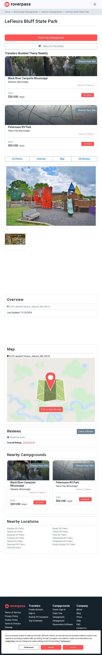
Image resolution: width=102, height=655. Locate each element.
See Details (87, 95)
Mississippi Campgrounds (25, 12)
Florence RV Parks (15, 538)
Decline (51, 647)
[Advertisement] (51, 273)
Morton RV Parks (15, 541)
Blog (78, 613)
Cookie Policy (11, 620)
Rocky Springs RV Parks (64, 544)
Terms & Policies (13, 623)
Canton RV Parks (15, 531)
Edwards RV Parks (15, 535)
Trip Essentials (35, 620)
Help (78, 620)
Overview (41, 159)
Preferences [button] (65, 641)
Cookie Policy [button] (10, 641)
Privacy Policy (11, 616)
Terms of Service (13, 612)
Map (62, 159)
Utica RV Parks (14, 547)
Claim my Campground (51, 37)
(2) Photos (17, 159)
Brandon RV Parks (15, 528)
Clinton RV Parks (60, 531)
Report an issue (17, 437)
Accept (73, 647)
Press (79, 617)
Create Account (36, 609)
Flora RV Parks (59, 535)
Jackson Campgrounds (51, 12)
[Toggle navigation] (95, 4)
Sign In (32, 613)
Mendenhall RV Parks (63, 538)
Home (7, 12)
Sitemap (8, 627)
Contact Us (81, 628)
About (79, 609)
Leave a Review (85, 431)
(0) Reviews (84, 159)
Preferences (29, 647)
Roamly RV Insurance (38, 617)
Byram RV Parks (60, 528)
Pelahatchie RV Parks (63, 541)
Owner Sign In (59, 609)
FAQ (78, 624)
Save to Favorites (53, 46)
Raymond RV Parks (16, 544)
